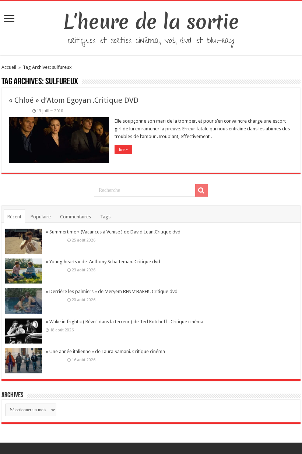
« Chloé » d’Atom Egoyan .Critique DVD (73, 100)
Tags (105, 216)
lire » (123, 149)
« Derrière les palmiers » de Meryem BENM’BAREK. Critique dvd (112, 291)
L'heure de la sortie (151, 21)
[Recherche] (201, 190)
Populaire (41, 216)
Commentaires (75, 216)
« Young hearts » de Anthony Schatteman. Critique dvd (103, 261)
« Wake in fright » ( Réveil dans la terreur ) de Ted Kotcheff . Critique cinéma (124, 321)
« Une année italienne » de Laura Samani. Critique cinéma (105, 351)
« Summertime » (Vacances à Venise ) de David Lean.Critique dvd (113, 232)
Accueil (9, 67)
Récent (14, 216)
